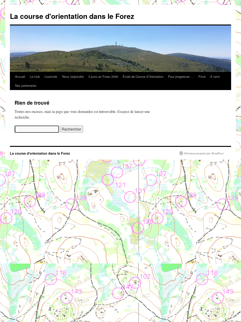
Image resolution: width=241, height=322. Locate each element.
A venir (215, 76)
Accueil (20, 76)
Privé (201, 76)
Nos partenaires (25, 85)
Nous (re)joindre (73, 76)
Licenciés (50, 76)
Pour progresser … (181, 76)
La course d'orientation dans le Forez (72, 16)
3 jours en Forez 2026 (103, 76)
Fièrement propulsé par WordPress (204, 153)
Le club (35, 76)
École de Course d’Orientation (143, 76)
